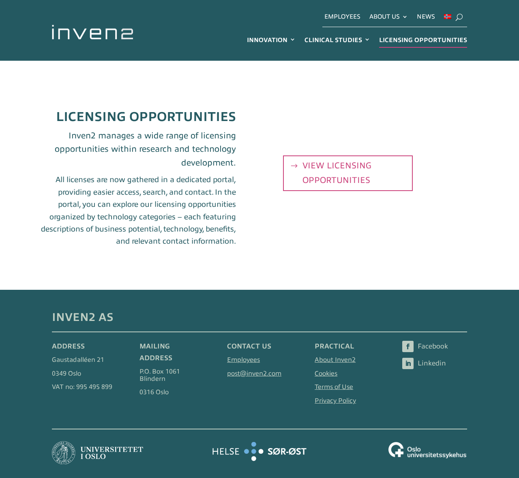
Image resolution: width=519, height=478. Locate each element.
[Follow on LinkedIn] (408, 363)
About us (384, 17)
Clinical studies (333, 39)
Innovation (267, 39)
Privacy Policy (335, 400)
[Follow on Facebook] (408, 346)
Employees (342, 17)
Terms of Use (334, 387)
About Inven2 (335, 359)
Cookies (326, 373)
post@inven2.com (254, 373)
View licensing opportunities (336, 173)
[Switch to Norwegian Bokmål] (447, 19)
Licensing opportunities (423, 39)
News (426, 17)
